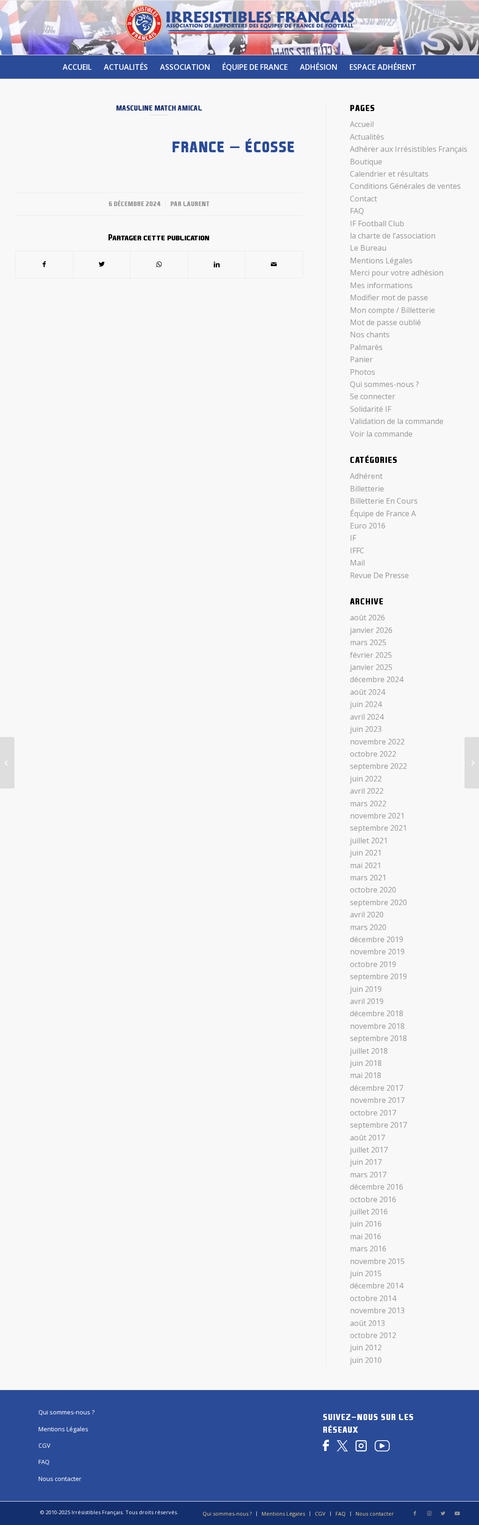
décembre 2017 (376, 1088)
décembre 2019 (376, 939)
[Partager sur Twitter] (102, 264)
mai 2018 (365, 1075)
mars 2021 (368, 877)
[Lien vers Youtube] (457, 1513)
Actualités (367, 137)
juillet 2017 (369, 1150)
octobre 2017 (373, 1113)
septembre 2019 (378, 976)
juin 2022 (366, 779)
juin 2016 (366, 1224)
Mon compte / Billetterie (392, 310)
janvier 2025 (371, 667)
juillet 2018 (369, 1051)
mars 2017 (368, 1174)
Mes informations (381, 285)
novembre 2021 (377, 816)
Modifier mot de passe (389, 297)
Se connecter (372, 396)
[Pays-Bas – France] (7, 763)
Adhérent (366, 476)
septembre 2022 (378, 766)
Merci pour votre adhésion (396, 273)
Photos (362, 372)
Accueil (362, 124)
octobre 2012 (373, 1335)
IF (353, 538)
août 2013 (367, 1323)
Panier (361, 359)
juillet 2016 (369, 1211)
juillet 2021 (369, 840)
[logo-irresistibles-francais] (239, 27)
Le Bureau (368, 248)
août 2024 (367, 692)
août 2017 (367, 1137)
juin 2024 (366, 704)
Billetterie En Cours (384, 501)
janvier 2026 (371, 630)
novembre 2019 (377, 951)
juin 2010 (366, 1360)
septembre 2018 (378, 1038)
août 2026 (367, 617)
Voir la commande (381, 434)
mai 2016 (365, 1236)
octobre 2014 (373, 1298)
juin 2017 (366, 1162)
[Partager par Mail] (274, 264)
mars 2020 (368, 927)
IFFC (357, 550)
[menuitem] (77, 67)
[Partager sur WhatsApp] (159, 264)
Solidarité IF (370, 409)
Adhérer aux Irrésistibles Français (408, 149)
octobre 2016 (373, 1199)
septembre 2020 (378, 902)
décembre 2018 (376, 1013)
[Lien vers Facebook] (415, 1513)
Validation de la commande (396, 421)
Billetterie (367, 489)
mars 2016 (368, 1248)
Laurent (196, 204)
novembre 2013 (377, 1310)
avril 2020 (367, 914)
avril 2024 (367, 717)
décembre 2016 (376, 1187)
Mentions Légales (381, 260)
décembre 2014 (376, 1285)
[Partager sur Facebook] (44, 264)
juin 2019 (366, 989)
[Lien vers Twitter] (443, 1513)
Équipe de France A (383, 513)
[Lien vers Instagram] (429, 1513)
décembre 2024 (376, 679)
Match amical (178, 108)
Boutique (366, 161)
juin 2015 (366, 1273)
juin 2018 (366, 1063)
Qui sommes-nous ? (384, 384)
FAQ (357, 211)
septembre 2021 (378, 828)
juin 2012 (366, 1347)
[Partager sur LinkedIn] (216, 264)
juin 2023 (366, 729)
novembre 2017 (377, 1100)
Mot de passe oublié (385, 322)
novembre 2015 (377, 1261)
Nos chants (370, 334)
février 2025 (371, 655)
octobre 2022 (373, 754)
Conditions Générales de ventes (405, 186)
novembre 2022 (377, 741)
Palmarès (366, 347)
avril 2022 (367, 791)
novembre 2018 (377, 1026)
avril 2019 (367, 1001)
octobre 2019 (373, 964)
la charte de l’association (392, 236)
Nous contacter (59, 1478)
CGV (44, 1445)
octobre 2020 (373, 890)
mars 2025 (368, 642)
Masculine (134, 108)
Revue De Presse (379, 575)
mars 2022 (368, 803)
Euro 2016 (367, 526)
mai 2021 (365, 865)
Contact (363, 198)
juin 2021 (366, 853)
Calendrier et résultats (389, 174)
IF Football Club (377, 223)
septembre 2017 (378, 1125)
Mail (357, 563)
